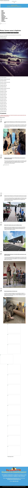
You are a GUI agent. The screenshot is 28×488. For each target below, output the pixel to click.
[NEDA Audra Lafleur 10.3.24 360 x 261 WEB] (14, 420)
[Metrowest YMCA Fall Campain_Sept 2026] (14, 451)
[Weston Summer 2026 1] (14, 430)
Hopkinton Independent (3, 32)
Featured (3, 12)
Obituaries (3, 17)
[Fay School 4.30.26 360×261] (14, 379)
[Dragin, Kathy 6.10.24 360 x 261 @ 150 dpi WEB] (14, 390)
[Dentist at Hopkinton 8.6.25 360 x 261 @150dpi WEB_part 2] (14, 441)
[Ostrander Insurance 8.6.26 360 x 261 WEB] (14, 369)
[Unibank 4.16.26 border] (14, 329)
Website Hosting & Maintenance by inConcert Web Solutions (19, 486)
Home (2, 10)
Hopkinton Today (4, 18)
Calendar (2, 19)
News (2, 11)
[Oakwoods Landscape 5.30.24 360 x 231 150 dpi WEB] (14, 410)
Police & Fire (3, 16)
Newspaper (3, 21)
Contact (2, 20)
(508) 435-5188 (15, 481)
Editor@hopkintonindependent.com (13, 478)
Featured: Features (16, 32)
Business (3, 15)
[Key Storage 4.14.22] (14, 461)
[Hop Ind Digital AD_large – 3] (14, 349)
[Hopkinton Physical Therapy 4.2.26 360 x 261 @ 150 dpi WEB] (14, 400)
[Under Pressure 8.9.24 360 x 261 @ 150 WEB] (14, 339)
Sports (2, 14)
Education (3, 13)
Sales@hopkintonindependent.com (14, 479)
